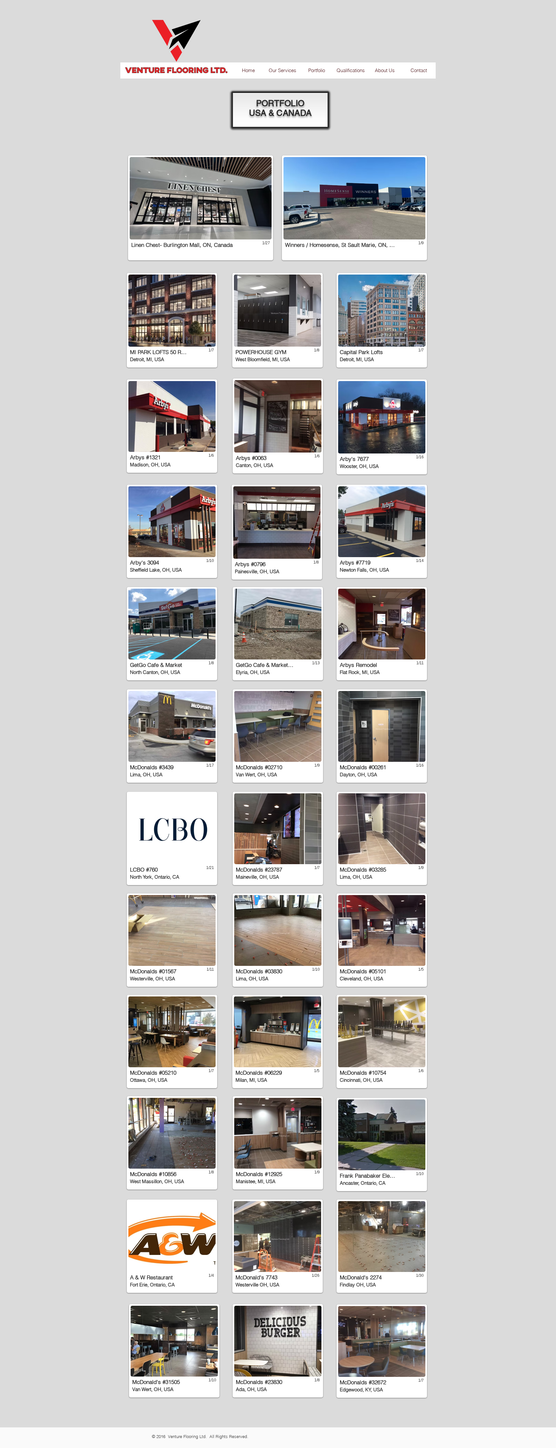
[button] (200, 207)
